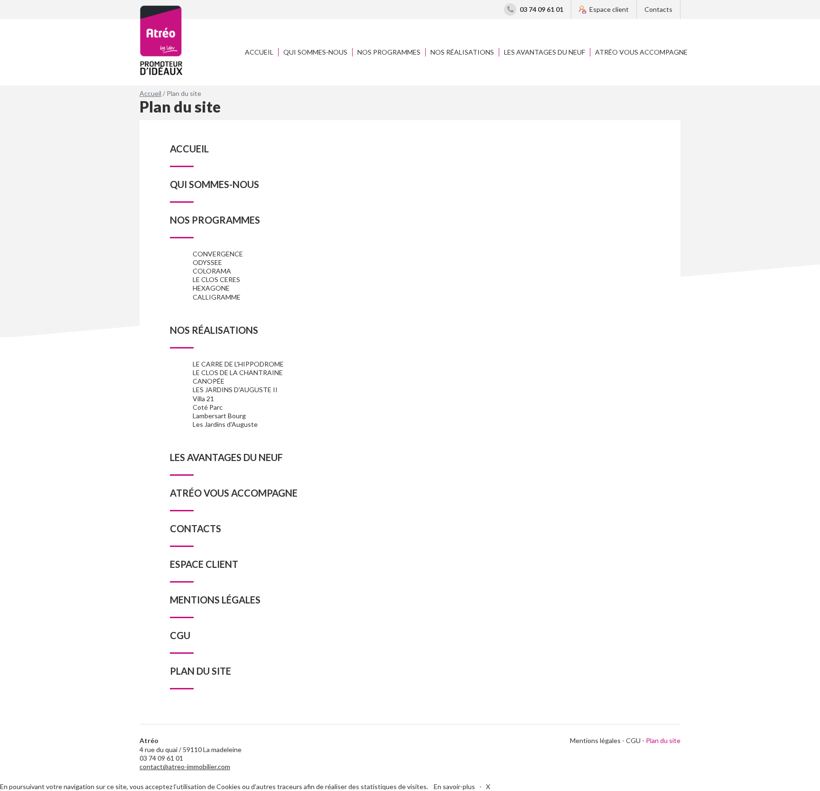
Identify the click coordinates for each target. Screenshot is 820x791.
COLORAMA (212, 271)
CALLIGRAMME (217, 297)
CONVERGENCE (218, 254)
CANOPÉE (208, 381)
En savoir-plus (454, 786)
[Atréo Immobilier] (161, 40)
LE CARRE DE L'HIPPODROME (238, 364)
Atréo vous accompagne (641, 52)
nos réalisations (462, 52)
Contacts (658, 9)
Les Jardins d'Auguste (225, 424)
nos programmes (388, 52)
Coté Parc (208, 407)
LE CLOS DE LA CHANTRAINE (238, 372)
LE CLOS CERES (216, 279)
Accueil (259, 52)
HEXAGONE (211, 288)
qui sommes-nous (315, 52)
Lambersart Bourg (219, 416)
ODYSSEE (207, 262)
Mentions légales (595, 740)
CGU (633, 740)
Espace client (609, 9)
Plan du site (663, 740)
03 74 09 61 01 (541, 9)
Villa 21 (203, 399)
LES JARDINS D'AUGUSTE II (235, 390)
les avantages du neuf (544, 52)
